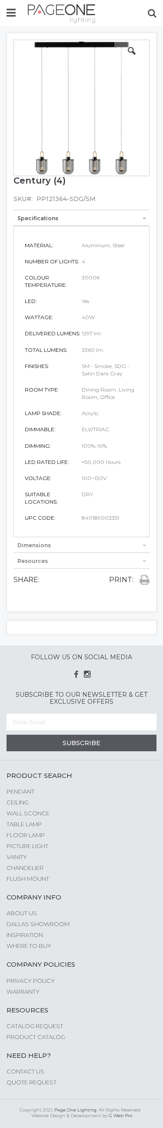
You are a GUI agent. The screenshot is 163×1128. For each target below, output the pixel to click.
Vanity (17, 856)
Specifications (37, 218)
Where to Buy (29, 945)
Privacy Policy (31, 980)
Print (143, 580)
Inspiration (25, 934)
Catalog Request (35, 1025)
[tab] (81, 218)
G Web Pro (120, 1115)
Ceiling (18, 802)
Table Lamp (24, 824)
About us (22, 913)
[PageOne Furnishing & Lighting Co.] (62, 13)
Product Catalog (36, 1036)
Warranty (23, 991)
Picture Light (27, 845)
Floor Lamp (26, 835)
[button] (131, 57)
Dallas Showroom (38, 923)
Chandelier (25, 867)
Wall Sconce (28, 813)
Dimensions (34, 545)
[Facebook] (75, 674)
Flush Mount (28, 878)
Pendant (20, 791)
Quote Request (32, 1082)
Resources (32, 561)
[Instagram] (87, 674)
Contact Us (25, 1071)
